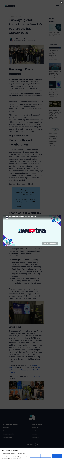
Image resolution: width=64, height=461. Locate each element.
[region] (32, 454)
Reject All (46, 456)
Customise (35, 456)
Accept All (57, 456)
